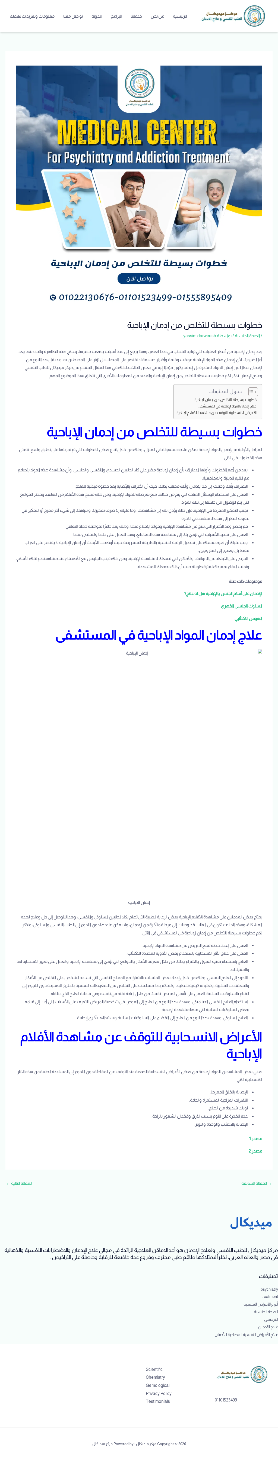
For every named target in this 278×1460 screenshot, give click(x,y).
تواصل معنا (73, 16)
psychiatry (269, 1289)
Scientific (154, 1369)
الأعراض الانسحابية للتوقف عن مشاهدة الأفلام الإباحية (216, 412)
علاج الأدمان (268, 1327)
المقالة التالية (19, 1183)
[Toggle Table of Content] (250, 391)
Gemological (157, 1385)
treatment (269, 1296)
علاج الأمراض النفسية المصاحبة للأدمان (246, 1334)
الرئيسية (180, 16)
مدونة (96, 16)
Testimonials (158, 1401)
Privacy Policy (159, 1393)
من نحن (157, 16)
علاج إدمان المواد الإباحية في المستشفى (227, 406)
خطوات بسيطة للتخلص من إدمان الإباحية (225, 399)
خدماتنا (136, 16)
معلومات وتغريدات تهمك (32, 16)
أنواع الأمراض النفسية (261, 1304)
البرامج (116, 16)
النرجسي (271, 1319)
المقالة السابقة (256, 1183)
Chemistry (155, 1377)
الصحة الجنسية (247, 336)
